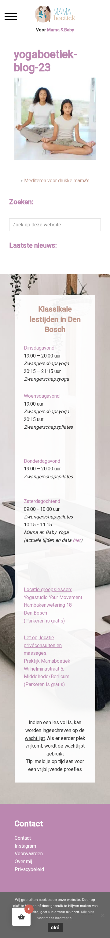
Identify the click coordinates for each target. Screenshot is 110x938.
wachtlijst (35, 738)
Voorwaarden (29, 853)
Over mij (23, 861)
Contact (23, 838)
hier (77, 540)
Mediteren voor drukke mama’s (57, 180)
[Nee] (102, 915)
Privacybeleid (29, 869)
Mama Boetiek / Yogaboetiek (55, 15)
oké (55, 927)
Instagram (25, 846)
